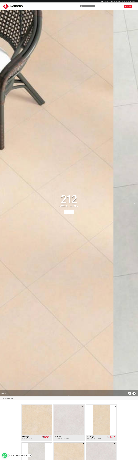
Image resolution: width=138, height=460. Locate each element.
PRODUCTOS (47, 6)
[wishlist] (134, 6)
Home (4, 398)
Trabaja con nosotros (115, 1)
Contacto (124, 1)
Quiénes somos (105, 1)
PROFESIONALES (65, 6)
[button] (134, 203)
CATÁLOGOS (75, 6)
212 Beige (3, 393)
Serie (8, 398)
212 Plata (58, 437)
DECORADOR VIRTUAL (88, 6)
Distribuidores (131, 1)
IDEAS (55, 6)
